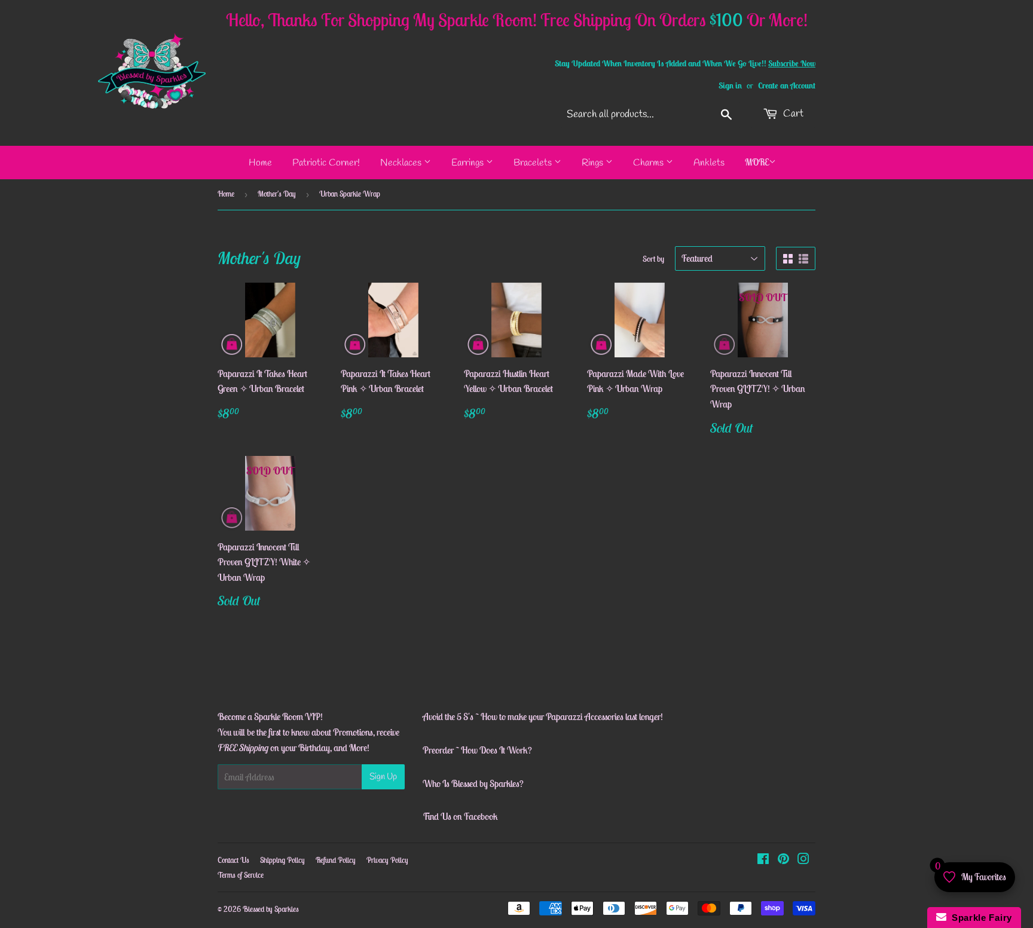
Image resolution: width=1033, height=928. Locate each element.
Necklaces (402, 163)
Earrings (468, 163)
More (757, 162)
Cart (792, 114)
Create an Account (786, 85)
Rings (594, 163)
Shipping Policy (282, 860)
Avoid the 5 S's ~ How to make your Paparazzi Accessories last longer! (543, 716)
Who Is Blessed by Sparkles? (473, 783)
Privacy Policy (387, 860)
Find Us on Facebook (460, 816)
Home (260, 163)
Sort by (653, 258)
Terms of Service (241, 875)
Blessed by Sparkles (271, 909)
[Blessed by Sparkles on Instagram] (803, 860)
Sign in (730, 85)
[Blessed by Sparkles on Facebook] (763, 860)
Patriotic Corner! (326, 163)
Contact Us (233, 860)
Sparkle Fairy (979, 917)
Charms (649, 163)
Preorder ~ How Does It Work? (477, 750)
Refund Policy (336, 860)
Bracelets (534, 163)
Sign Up (383, 777)
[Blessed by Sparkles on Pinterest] (783, 860)
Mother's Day (277, 194)
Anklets (709, 163)
